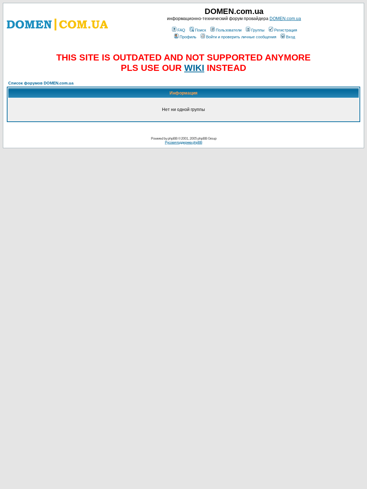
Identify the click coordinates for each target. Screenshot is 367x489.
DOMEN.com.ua (285, 18)
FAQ (181, 30)
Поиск (200, 30)
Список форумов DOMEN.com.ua (40, 83)
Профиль (188, 37)
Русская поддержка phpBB (183, 142)
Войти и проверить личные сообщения (241, 37)
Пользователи (229, 30)
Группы (257, 30)
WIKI (194, 68)
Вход (290, 37)
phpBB (172, 138)
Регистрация (285, 30)
